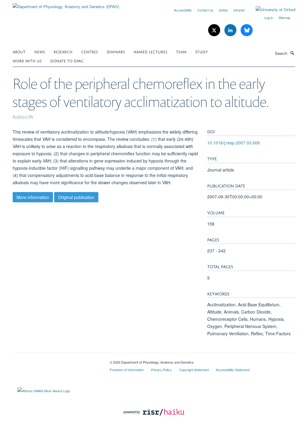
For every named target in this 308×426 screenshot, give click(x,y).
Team (181, 51)
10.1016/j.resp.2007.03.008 (233, 143)
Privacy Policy (161, 369)
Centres (89, 51)
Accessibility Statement (233, 369)
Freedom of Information (127, 369)
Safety (223, 10)
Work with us (27, 60)
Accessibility (183, 10)
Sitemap (284, 17)
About (19, 51)
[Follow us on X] (214, 30)
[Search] (292, 52)
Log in (268, 17)
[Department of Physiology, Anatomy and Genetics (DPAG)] (66, 4)
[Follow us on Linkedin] (231, 30)
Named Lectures (150, 51)
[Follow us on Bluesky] (247, 30)
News (39, 51)
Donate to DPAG (67, 60)
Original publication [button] (76, 197)
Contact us (205, 10)
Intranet (239, 10)
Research (63, 51)
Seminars (115, 51)
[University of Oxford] (271, 9)
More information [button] (33, 197)
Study (201, 51)
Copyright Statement (194, 369)
